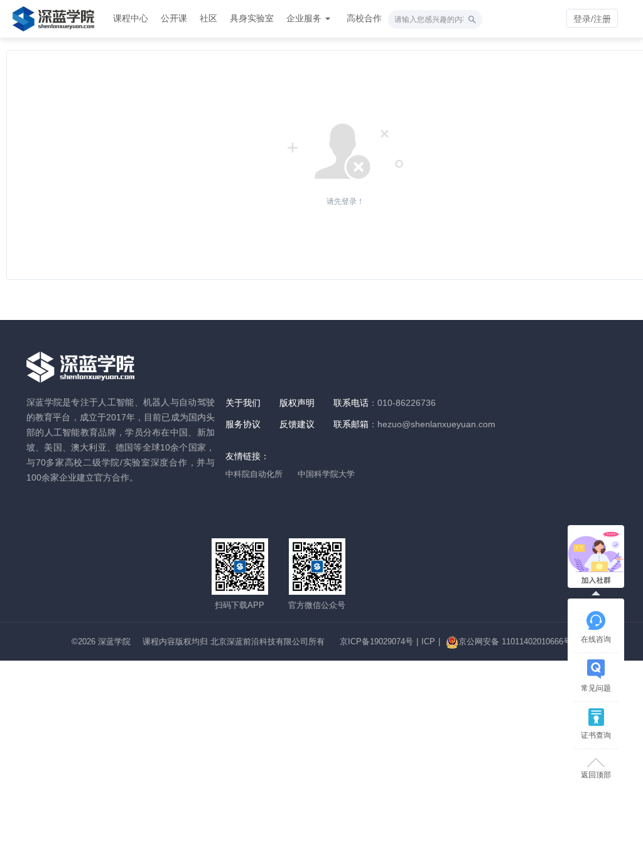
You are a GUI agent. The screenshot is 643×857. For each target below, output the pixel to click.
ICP (428, 641)
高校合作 (364, 18)
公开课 (174, 18)
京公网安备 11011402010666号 (514, 641)
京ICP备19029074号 (376, 641)
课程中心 (130, 18)
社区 (208, 18)
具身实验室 (252, 18)
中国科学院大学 (326, 474)
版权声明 (297, 403)
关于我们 (243, 403)
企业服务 (305, 18)
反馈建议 (297, 424)
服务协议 (243, 424)
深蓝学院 (114, 641)
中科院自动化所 (254, 474)
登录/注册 (592, 19)
